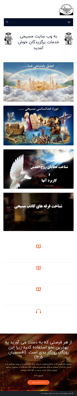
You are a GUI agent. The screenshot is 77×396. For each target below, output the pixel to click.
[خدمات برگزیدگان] (66, 9)
